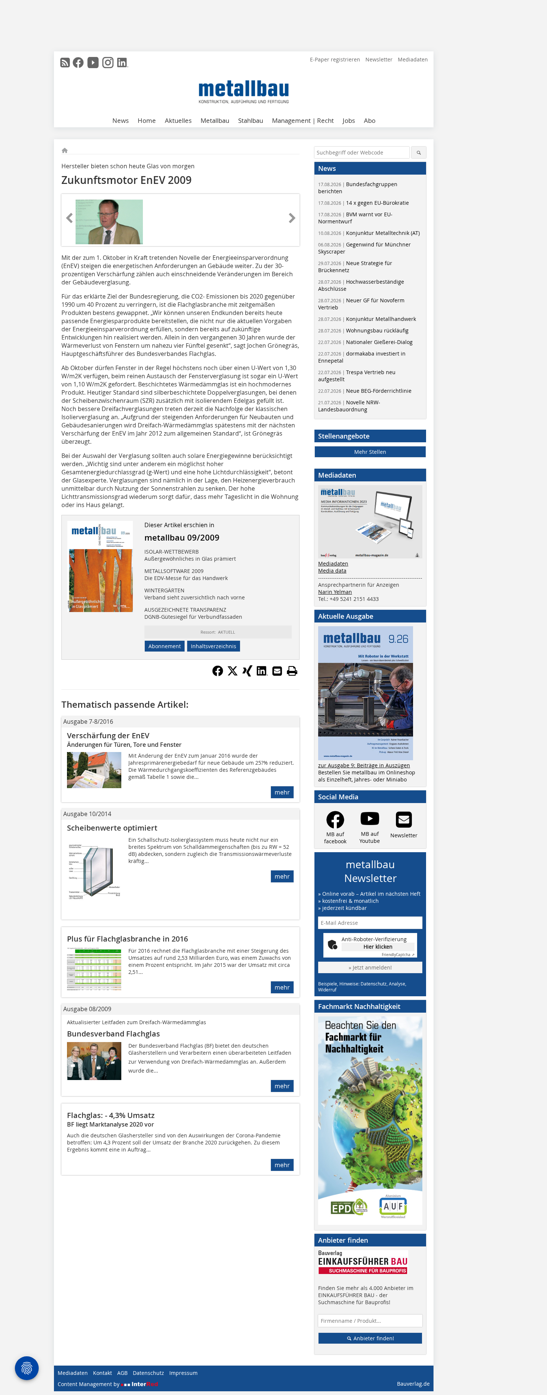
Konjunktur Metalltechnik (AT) (369, 232)
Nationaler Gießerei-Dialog (365, 341)
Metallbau (215, 120)
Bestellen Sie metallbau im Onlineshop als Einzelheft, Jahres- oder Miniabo (366, 776)
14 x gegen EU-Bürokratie (363, 202)
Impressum (183, 1372)
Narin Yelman (335, 591)
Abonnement (164, 646)
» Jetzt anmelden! (370, 967)
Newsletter (379, 59)
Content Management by (89, 1384)
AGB (122, 1372)
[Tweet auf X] (232, 674)
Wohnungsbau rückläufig (363, 330)
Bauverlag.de (413, 1383)
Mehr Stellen (370, 451)
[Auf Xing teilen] (247, 674)
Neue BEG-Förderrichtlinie (365, 390)
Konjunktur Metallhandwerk (367, 318)
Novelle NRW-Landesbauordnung (349, 406)
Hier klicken (378, 946)
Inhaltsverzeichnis (213, 646)
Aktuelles (178, 120)
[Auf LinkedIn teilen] (262, 674)
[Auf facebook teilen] (217, 674)
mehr (282, 792)
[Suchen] (419, 152)
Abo (369, 120)
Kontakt (102, 1372)
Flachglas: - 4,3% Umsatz (111, 1115)
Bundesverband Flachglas (113, 1034)
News (120, 120)
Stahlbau (250, 120)
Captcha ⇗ (398, 954)
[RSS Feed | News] (65, 62)
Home (147, 120)
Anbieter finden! (373, 1338)
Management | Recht (303, 120)
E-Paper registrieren (335, 59)
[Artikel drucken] (292, 671)
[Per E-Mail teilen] (277, 671)
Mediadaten (413, 59)
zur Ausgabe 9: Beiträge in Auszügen (364, 765)
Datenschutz (148, 1372)
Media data (332, 570)
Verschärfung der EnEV (108, 735)
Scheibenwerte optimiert (112, 828)
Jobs (349, 120)
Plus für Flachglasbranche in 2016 (127, 939)
